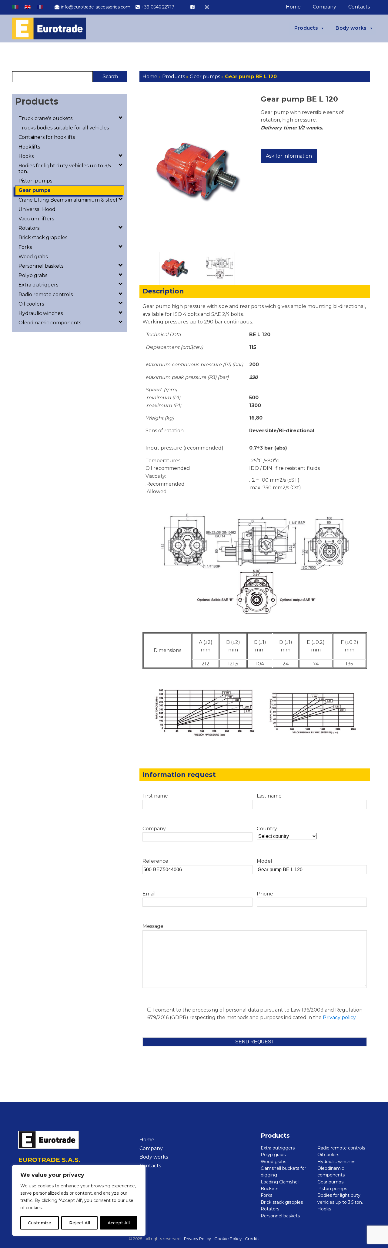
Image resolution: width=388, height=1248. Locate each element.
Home (293, 7)
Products (306, 28)
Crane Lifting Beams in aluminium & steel (67, 200)
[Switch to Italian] (15, 7)
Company (324, 7)
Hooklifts (29, 147)
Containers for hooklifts (46, 137)
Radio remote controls (45, 294)
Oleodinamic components (49, 323)
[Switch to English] (28, 7)
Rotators (28, 228)
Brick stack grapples (42, 237)
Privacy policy (339, 1017)
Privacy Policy (197, 1238)
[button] (92, 7)
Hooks (26, 156)
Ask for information (289, 156)
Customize (39, 1223)
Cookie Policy (228, 1238)
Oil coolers (31, 304)
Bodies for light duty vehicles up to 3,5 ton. (64, 168)
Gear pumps (34, 190)
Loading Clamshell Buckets (280, 1185)
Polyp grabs (32, 275)
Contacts (359, 7)
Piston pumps (35, 181)
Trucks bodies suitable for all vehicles (63, 128)
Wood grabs (33, 256)
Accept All (119, 1223)
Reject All (79, 1223)
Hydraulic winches (40, 313)
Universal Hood (36, 209)
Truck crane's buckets (45, 118)
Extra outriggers (38, 285)
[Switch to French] (40, 7)
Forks (25, 247)
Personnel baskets (40, 266)
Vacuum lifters (36, 219)
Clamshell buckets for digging (283, 1172)
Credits (252, 1238)
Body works (351, 28)
